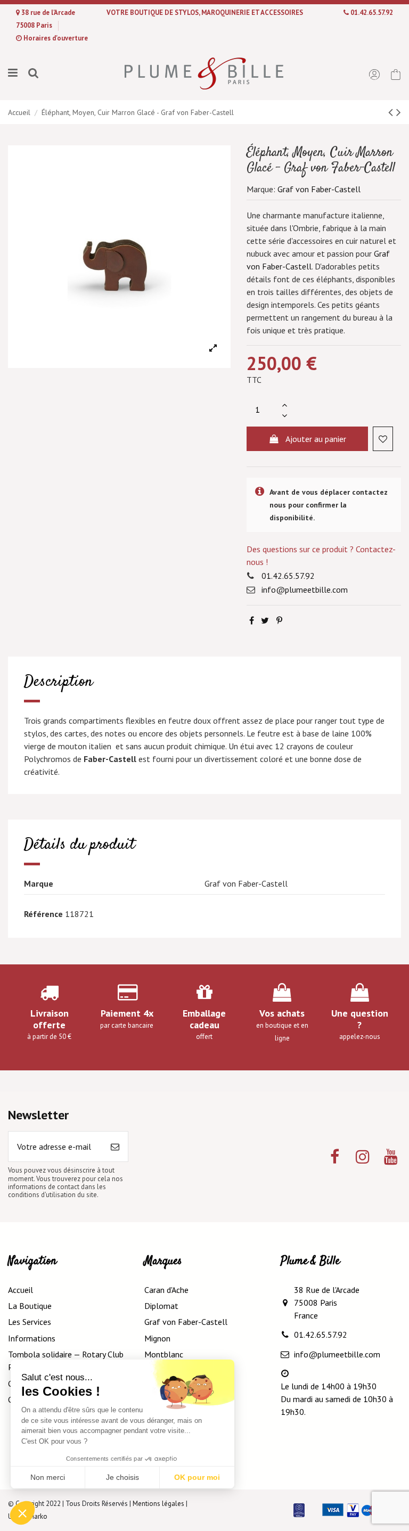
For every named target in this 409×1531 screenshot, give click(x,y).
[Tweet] (265, 620)
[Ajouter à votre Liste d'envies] (383, 439)
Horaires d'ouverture (55, 38)
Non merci (47, 1477)
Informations (31, 1338)
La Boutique (30, 1305)
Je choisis (122, 1477)
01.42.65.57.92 (371, 12)
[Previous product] (392, 112)
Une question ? (359, 1019)
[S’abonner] (115, 1146)
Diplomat (161, 1305)
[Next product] (398, 112)
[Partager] (251, 620)
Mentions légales (158, 1503)
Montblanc (163, 1354)
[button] (22, 1513)
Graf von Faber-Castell (319, 189)
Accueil (20, 1289)
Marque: (261, 189)
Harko (38, 1516)
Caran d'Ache (166, 1289)
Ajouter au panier (315, 438)
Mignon (157, 1338)
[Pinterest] (279, 620)
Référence (43, 913)
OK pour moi (197, 1477)
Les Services (29, 1321)
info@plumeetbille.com (304, 589)
